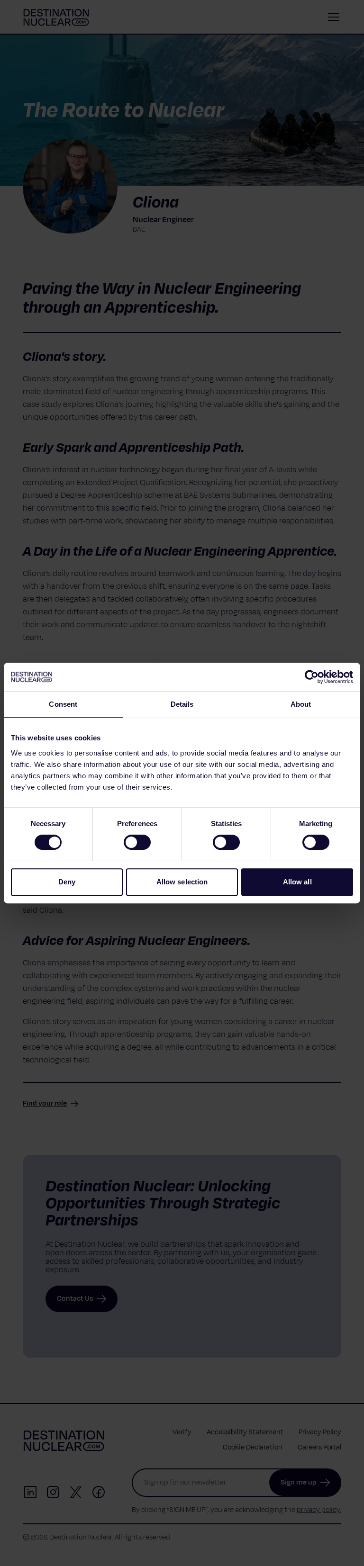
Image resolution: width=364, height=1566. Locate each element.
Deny (66, 882)
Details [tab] (182, 704)
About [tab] (301, 704)
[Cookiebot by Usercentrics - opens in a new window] (311, 677)
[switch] (137, 842)
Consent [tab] (63, 704)
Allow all (297, 882)
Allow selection (182, 882)
